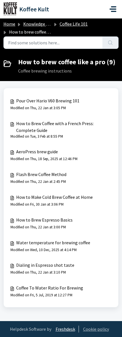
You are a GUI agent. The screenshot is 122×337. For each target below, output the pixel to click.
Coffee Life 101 (74, 24)
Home (9, 24)
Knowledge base (39, 24)
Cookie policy (96, 329)
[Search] (110, 42)
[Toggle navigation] (113, 9)
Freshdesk (65, 329)
